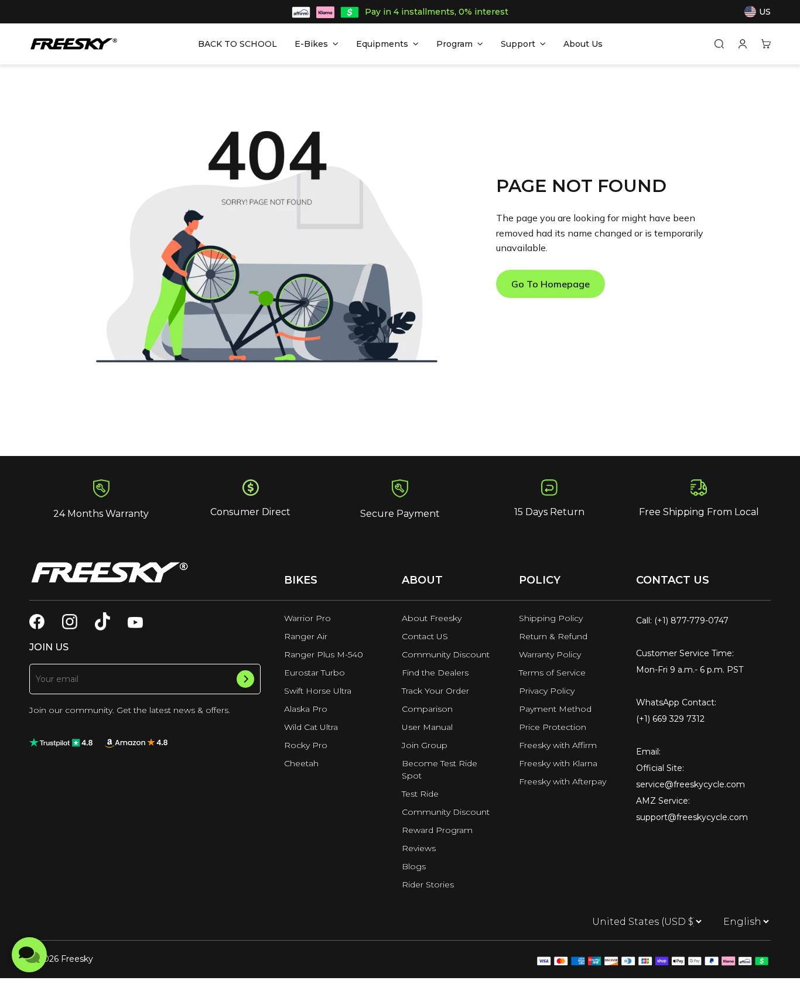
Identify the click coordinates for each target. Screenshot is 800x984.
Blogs (414, 866)
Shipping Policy (551, 618)
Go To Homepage (550, 284)
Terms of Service (552, 672)
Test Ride (420, 793)
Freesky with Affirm (558, 745)
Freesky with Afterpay (562, 781)
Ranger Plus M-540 (323, 654)
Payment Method (555, 709)
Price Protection (552, 727)
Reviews (419, 848)
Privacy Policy (547, 690)
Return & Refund (553, 636)
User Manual (427, 727)
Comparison (427, 709)
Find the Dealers (435, 672)
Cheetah (301, 763)
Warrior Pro (307, 618)
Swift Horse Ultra (317, 690)
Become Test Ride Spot (439, 769)
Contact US (425, 636)
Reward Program (437, 830)
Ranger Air (305, 636)
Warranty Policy (550, 654)
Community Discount (446, 654)
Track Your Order (435, 690)
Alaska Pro (305, 709)
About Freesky (431, 618)
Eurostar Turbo (314, 672)
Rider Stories (428, 884)
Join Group (424, 745)
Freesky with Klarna (558, 763)
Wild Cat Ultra (311, 727)
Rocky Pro (305, 745)
